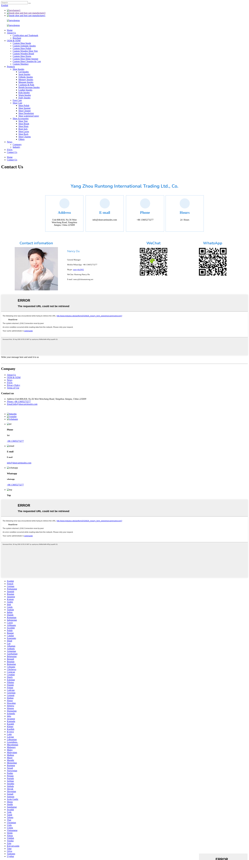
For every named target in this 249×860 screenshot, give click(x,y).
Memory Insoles (25, 79)
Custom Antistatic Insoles (24, 46)
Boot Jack (23, 129)
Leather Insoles (25, 90)
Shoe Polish (23, 105)
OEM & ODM (13, 40)
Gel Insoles (23, 72)
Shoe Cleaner (24, 110)
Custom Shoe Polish (22, 48)
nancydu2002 (78, 269)
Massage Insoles (25, 82)
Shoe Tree (23, 121)
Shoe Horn (23, 126)
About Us (11, 33)
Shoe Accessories (21, 118)
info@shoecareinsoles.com (19, 463)
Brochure (17, 38)
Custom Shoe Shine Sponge (25, 59)
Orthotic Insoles (25, 77)
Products (11, 66)
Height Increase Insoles (29, 87)
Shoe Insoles (18, 69)
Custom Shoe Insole (22, 43)
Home (10, 30)
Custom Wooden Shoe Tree (25, 51)
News (9, 142)
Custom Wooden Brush (23, 53)
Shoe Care (17, 103)
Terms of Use (13, 388)
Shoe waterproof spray (28, 116)
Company (17, 144)
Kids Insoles (24, 92)
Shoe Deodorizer (26, 113)
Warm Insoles (24, 95)
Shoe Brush (23, 123)
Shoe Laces (23, 131)
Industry (16, 147)
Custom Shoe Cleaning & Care (27, 61)
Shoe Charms (24, 136)
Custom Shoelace (21, 64)
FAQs (9, 149)
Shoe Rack (23, 134)
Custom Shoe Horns (22, 56)
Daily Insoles (24, 98)
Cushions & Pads (26, 85)
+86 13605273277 (15, 441)
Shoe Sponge (24, 108)
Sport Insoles (24, 74)
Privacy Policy (13, 385)
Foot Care (17, 100)
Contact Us (12, 152)
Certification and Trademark (25, 35)
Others (21, 139)
